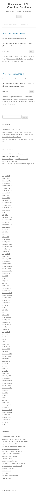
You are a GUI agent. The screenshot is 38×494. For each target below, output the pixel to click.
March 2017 (5, 344)
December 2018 (7, 293)
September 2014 (7, 417)
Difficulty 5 (13, 99)
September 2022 (7, 207)
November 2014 (7, 412)
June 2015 (5, 395)
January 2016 (6, 378)
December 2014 (7, 410)
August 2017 (6, 332)
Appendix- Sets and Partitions (11, 454)
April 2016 (5, 371)
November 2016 (7, 354)
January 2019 (6, 290)
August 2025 (6, 176)
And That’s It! (6, 129)
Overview (5, 473)
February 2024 (6, 181)
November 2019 (7, 266)
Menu (19, 16)
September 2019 (7, 271)
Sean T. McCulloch (7, 154)
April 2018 (5, 312)
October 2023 (6, 188)
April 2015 (5, 400)
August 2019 (6, 273)
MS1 (9, 61)
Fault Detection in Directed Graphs (12, 134)
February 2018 (6, 317)
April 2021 (5, 234)
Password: (6, 51)
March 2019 (5, 285)
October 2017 (6, 327)
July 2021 (5, 229)
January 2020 (6, 261)
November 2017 (7, 324)
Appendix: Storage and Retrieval (12, 466)
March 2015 (5, 402)
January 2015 (6, 407)
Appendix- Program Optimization (12, 451)
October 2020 (6, 249)
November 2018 (7, 295)
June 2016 (5, 366)
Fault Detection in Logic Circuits (11, 137)
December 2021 (7, 217)
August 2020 (6, 254)
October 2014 (6, 415)
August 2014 (6, 419)
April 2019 (5, 283)
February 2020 (6, 259)
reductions (12, 101)
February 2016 (6, 376)
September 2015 (7, 388)
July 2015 (5, 393)
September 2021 (7, 225)
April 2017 (5, 341)
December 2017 (7, 322)
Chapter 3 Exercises (23, 97)
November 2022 (7, 203)
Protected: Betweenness (13, 33)
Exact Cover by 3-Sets (22, 159)
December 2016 (7, 351)
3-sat (8, 99)
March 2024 (5, 178)
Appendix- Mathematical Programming (14, 446)
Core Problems (6, 471)
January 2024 (6, 183)
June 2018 (5, 307)
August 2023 (6, 193)
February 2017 (6, 346)
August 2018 (6, 303)
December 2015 (7, 380)
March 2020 (5, 256)
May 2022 (5, 215)
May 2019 (5, 281)
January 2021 (6, 242)
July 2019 (5, 276)
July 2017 (5, 334)
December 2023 (7, 186)
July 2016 (5, 363)
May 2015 (5, 398)
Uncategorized (6, 478)
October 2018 (6, 298)
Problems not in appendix (10, 476)
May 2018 (5, 310)
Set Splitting (19, 101)
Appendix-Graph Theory (9, 456)
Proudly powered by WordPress (11, 490)
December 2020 (7, 244)
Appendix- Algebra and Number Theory (14, 439)
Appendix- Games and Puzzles (11, 444)
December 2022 (7, 200)
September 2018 (7, 300)
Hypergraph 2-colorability (25, 99)
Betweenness (11, 59)
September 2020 (7, 251)
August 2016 (6, 361)
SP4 (24, 101)
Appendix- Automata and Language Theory (15, 441)
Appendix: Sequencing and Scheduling (13, 463)
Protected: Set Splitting (13, 74)
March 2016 (5, 373)
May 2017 (5, 339)
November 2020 (7, 246)
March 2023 (5, 195)
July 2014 (5, 422)
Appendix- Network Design (10, 449)
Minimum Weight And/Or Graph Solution (14, 139)
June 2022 (5, 212)
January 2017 (6, 349)
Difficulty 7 (19, 59)
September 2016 (7, 359)
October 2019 (6, 268)
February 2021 (6, 239)
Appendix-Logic (7, 458)
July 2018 (5, 305)
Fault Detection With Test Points (12, 132)
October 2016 (6, 356)
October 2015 (6, 385)
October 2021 (6, 222)
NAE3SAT (5, 101)
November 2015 (7, 383)
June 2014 (5, 424)
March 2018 (5, 315)
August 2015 (6, 390)
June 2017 (5, 337)
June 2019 (5, 278)
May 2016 (5, 368)
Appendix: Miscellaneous (24, 56)
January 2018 (6, 320)
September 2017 (7, 329)
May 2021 (5, 232)
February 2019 (6, 288)
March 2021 (5, 237)
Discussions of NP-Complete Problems (19, 5)
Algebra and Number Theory (11, 437)
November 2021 (7, 220)
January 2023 (6, 198)
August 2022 (6, 210)
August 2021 (6, 227)
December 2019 (7, 264)
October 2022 (6, 205)
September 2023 (7, 190)
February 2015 (6, 405)
